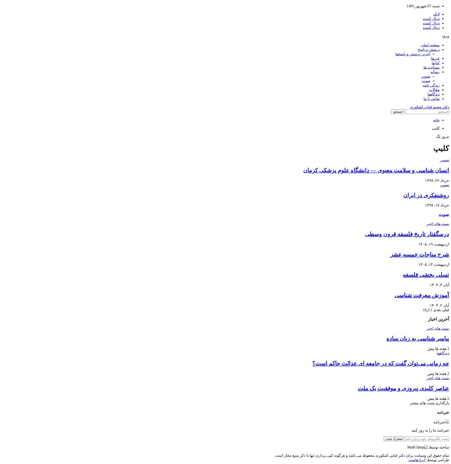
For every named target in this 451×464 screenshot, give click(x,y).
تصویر (425, 76)
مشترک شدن (394, 438)
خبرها (435, 58)
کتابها (436, 63)
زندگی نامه (431, 85)
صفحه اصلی (430, 45)
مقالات (434, 90)
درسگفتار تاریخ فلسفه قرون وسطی (407, 234)
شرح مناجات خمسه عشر (419, 254)
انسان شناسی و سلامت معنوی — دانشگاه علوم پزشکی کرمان (376, 170)
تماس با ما (432, 99)
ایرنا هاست (416, 460)
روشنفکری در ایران (426, 195)
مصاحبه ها (432, 67)
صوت (426, 81)
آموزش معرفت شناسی (422, 295)
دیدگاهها (434, 94)
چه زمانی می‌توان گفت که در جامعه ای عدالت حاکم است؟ (380, 363)
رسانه (435, 72)
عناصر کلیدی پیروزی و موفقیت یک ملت (403, 388)
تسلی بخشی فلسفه (426, 275)
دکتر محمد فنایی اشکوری (429, 107)
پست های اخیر (438, 224)
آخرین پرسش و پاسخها (412, 54)
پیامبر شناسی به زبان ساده (417, 338)
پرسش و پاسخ (429, 50)
